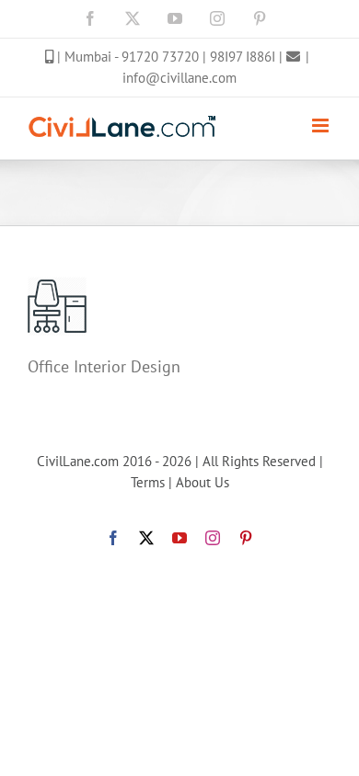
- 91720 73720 (158, 56)
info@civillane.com (179, 77)
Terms (148, 482)
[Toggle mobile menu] (321, 125)
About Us (202, 482)
